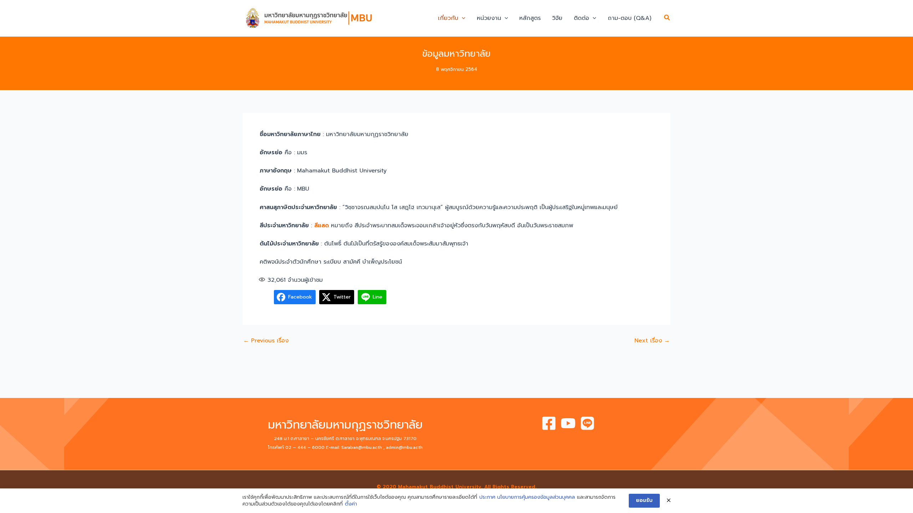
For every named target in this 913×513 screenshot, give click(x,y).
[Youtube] (568, 423)
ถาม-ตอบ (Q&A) (629, 18)
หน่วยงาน (489, 18)
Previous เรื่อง (266, 340)
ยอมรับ (644, 500)
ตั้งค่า (351, 504)
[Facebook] (548, 423)
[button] (461, 18)
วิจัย (557, 18)
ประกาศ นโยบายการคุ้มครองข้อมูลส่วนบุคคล (527, 497)
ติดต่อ (581, 18)
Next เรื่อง (652, 340)
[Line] (587, 423)
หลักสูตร (530, 18)
